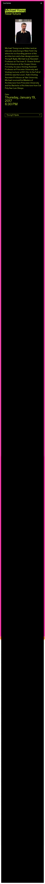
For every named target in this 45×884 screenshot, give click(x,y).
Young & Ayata (12, 115)
